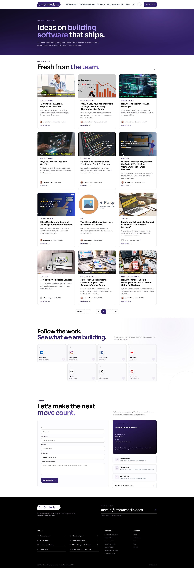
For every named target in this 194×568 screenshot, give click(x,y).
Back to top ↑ (153, 565)
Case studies (137, 538)
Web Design (101, 4)
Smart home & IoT (109, 541)
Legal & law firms (109, 538)
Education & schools (110, 544)
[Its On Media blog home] (49, 4)
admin (126, 240)
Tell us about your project (48, 461)
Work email (44, 436)
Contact (136, 547)
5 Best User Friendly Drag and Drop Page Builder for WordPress (56, 223)
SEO (123, 4)
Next (115, 311)
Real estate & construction (111, 550)
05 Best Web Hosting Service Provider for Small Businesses (95, 163)
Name (43, 428)
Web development (77, 536)
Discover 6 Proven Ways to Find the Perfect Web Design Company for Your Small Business (136, 165)
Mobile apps (42, 540)
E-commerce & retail (110, 553)
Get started (149, 4)
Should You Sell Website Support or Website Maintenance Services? (137, 224)
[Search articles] (140, 4)
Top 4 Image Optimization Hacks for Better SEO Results (96, 223)
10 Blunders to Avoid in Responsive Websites (51, 105)
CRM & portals (43, 549)
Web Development (71, 4)
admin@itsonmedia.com (126, 427)
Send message (48, 480)
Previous (80, 311)
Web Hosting (85, 158)
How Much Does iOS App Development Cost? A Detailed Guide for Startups (136, 282)
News (128, 4)
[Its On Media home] (65, 507)
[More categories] (133, 4)
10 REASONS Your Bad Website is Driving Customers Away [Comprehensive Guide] (96, 106)
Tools (135, 541)
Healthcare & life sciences (111, 534)
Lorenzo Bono (47, 122)
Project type (44, 453)
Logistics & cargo (109, 547)
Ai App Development (113, 4)
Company (44, 445)
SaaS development (77, 540)
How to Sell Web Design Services (56, 280)
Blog (135, 544)
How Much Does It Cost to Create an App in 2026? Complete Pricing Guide (93, 282)
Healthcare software (45, 545)
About (135, 534)
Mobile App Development (87, 4)
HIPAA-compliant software (80, 545)
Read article (43, 125)
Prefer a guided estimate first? (124, 485)
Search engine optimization (80, 549)
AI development (44, 536)
